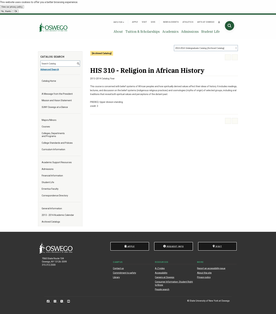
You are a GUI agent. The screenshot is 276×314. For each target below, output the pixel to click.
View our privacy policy (12, 7)
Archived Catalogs (51, 221)
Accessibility (161, 273)
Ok (16, 11)
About (118, 31)
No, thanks (6, 11)
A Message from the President (57, 94)
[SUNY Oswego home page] (53, 27)
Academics (170, 31)
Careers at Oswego (164, 277)
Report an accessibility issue (211, 268)
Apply (135, 22)
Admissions (190, 31)
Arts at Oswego (205, 22)
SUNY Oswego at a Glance (55, 107)
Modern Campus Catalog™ (179, 236)
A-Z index (160, 268)
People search (162, 289)
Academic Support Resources (57, 162)
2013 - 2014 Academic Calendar (58, 215)
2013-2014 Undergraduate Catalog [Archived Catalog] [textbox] (199, 48)
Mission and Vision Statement (57, 100)
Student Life (210, 31)
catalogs (90, 236)
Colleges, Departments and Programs (53, 134)
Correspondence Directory (55, 195)
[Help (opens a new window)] (235, 57)
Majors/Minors (49, 120)
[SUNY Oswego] (56, 252)
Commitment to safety (124, 273)
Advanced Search (49, 69)
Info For (118, 22)
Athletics (187, 22)
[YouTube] (68, 301)
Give (153, 22)
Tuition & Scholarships (142, 31)
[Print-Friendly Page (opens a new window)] (228, 57)
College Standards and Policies (57, 143)
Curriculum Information (53, 149)
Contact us (118, 268)
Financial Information (52, 175)
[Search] (229, 25)
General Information (52, 208)
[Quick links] (219, 22)
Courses (46, 126)
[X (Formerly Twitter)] (62, 301)
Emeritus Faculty (50, 189)
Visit (144, 22)
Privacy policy (204, 277)
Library (116, 277)
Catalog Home (49, 81)
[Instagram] (55, 301)
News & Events (171, 22)
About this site (204, 273)
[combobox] (206, 48)
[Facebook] (48, 301)
